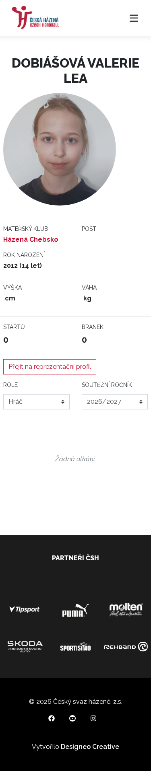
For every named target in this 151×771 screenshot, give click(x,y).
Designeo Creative (90, 746)
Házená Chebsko (30, 239)
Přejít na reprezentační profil (49, 366)
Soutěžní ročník (107, 385)
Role (10, 385)
